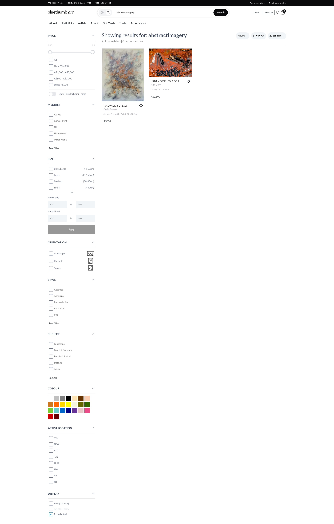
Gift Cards (109, 23)
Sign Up (269, 12)
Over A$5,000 (61, 66)
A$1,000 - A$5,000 (64, 72)
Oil (55, 127)
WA (56, 469)
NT (55, 481)
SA (55, 475)
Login (256, 12)
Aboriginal (59, 296)
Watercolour (60, 133)
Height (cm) (54, 211)
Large (57, 175)
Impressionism (61, 302)
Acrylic (57, 114)
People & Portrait (62, 356)
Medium (58, 181)
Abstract (58, 289)
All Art (53, 23)
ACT (56, 450)
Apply (71, 229)
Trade (122, 23)
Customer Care (257, 3)
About (94, 23)
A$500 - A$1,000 (63, 78)
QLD (56, 463)
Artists (82, 23)
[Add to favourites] (141, 105)
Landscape (59, 343)
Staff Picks (67, 23)
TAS (56, 456)
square (57, 268)
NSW (56, 444)
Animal (57, 369)
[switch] (52, 94)
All (55, 59)
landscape (59, 253)
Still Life (58, 362)
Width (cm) (53, 197)
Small (56, 187)
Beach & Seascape (63, 350)
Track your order (277, 3)
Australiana (60, 308)
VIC (56, 438)
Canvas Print (60, 120)
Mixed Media (60, 139)
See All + (54, 148)
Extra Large (60, 168)
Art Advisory (138, 23)
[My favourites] (278, 12)
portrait (58, 261)
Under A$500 (61, 84)
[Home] (61, 12)
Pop (56, 314)
